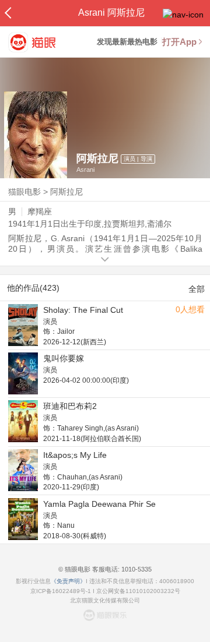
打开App (179, 42)
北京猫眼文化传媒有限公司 (105, 600)
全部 (196, 289)
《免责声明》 (68, 581)
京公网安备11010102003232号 (138, 591)
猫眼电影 (24, 191)
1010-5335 (136, 569)
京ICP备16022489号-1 (60, 591)
